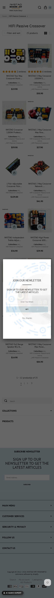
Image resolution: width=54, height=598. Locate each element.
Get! (27, 309)
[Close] (46, 264)
